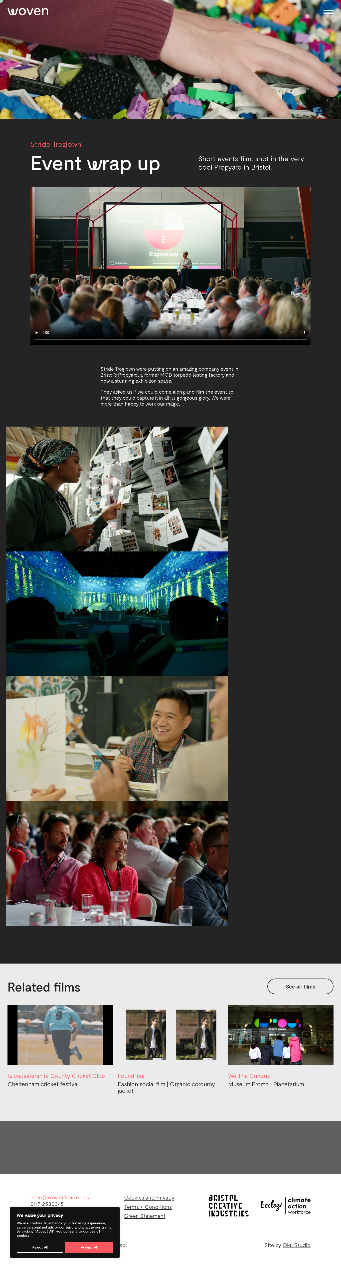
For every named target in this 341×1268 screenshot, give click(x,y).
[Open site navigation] (329, 12)
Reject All (40, 1247)
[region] (65, 1232)
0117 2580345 (47, 1204)
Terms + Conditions (148, 1206)
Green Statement (145, 1215)
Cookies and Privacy (149, 1197)
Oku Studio (297, 1245)
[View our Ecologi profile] (286, 1205)
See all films (300, 986)
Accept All (89, 1247)
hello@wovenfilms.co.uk (59, 1197)
